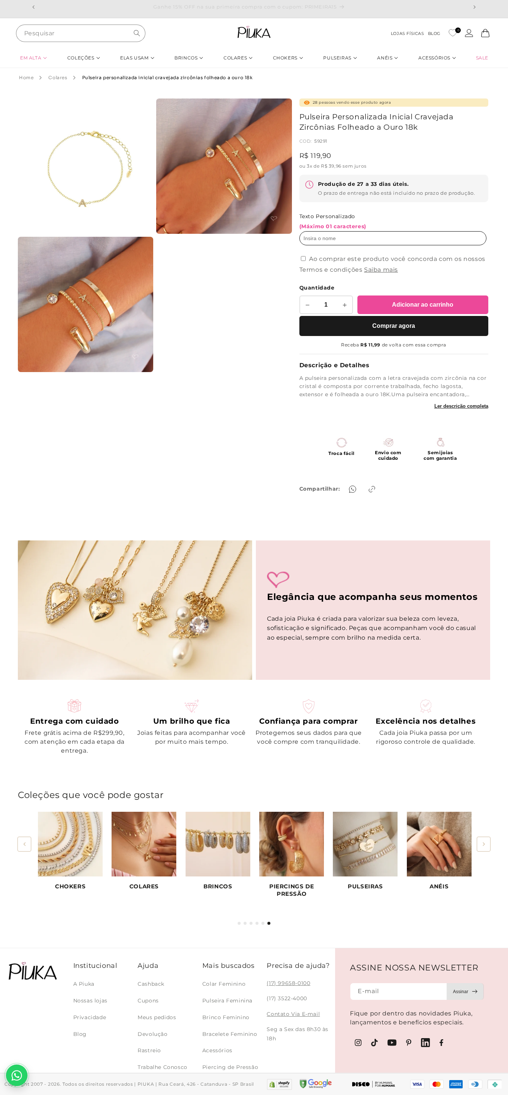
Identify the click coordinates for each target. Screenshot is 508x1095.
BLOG (434, 33)
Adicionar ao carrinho (422, 304)
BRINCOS (217, 886)
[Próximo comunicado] (474, 7)
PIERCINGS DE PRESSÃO (291, 890)
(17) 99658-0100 (288, 983)
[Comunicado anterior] (33, 7)
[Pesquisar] (137, 33)
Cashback (151, 984)
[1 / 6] (239, 923)
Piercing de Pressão (230, 1067)
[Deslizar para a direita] (484, 844)
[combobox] (80, 33)
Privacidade (89, 1017)
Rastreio (149, 1050)
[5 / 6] (262, 923)
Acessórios (217, 1050)
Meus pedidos (157, 1017)
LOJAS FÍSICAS (407, 33)
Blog (80, 1034)
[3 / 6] (251, 923)
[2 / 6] (245, 923)
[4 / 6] (256, 923)
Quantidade (317, 287)
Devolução (152, 1034)
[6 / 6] (268, 923)
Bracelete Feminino (229, 1034)
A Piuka (83, 984)
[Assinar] (465, 991)
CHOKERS (70, 886)
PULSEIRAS (365, 886)
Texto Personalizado (332, 221)
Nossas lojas (90, 1000)
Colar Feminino (223, 984)
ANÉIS (439, 886)
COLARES (144, 886)
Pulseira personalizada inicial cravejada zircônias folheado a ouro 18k (167, 77)
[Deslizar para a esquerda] (24, 844)
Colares (57, 77)
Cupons (148, 1000)
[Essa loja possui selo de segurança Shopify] (279, 1084)
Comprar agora (393, 326)
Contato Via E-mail (293, 1014)
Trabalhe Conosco (162, 1067)
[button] (33, 58)
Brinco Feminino (226, 1017)
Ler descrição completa (461, 406)
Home (26, 77)
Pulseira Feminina (227, 1000)
